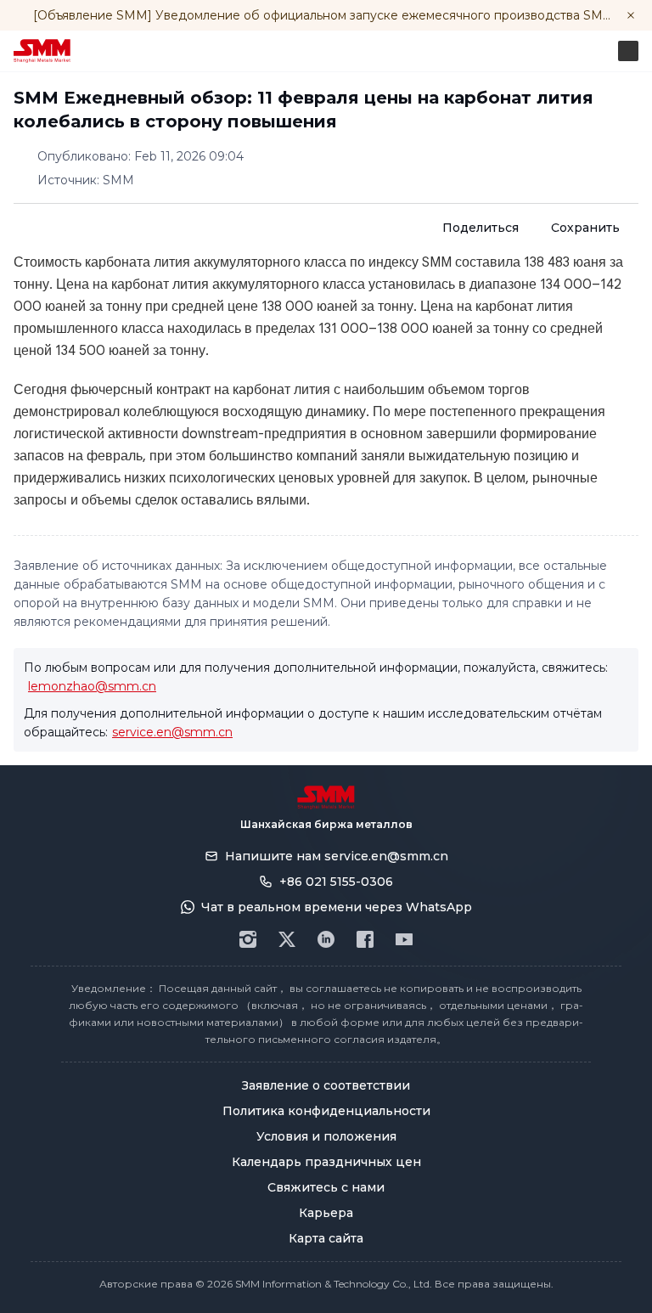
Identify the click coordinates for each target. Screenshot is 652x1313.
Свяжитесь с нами (326, 1187)
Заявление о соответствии (326, 1085)
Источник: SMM (85, 180)
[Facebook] (365, 939)
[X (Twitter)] (287, 939)
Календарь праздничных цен (326, 1161)
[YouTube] (404, 939)
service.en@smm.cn (172, 732)
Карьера (326, 1212)
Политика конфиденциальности (326, 1111)
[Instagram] (248, 939)
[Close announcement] (630, 15)
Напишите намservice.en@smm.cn (336, 856)
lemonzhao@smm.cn (92, 686)
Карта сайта (326, 1238)
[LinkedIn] (326, 939)
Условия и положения (326, 1136)
